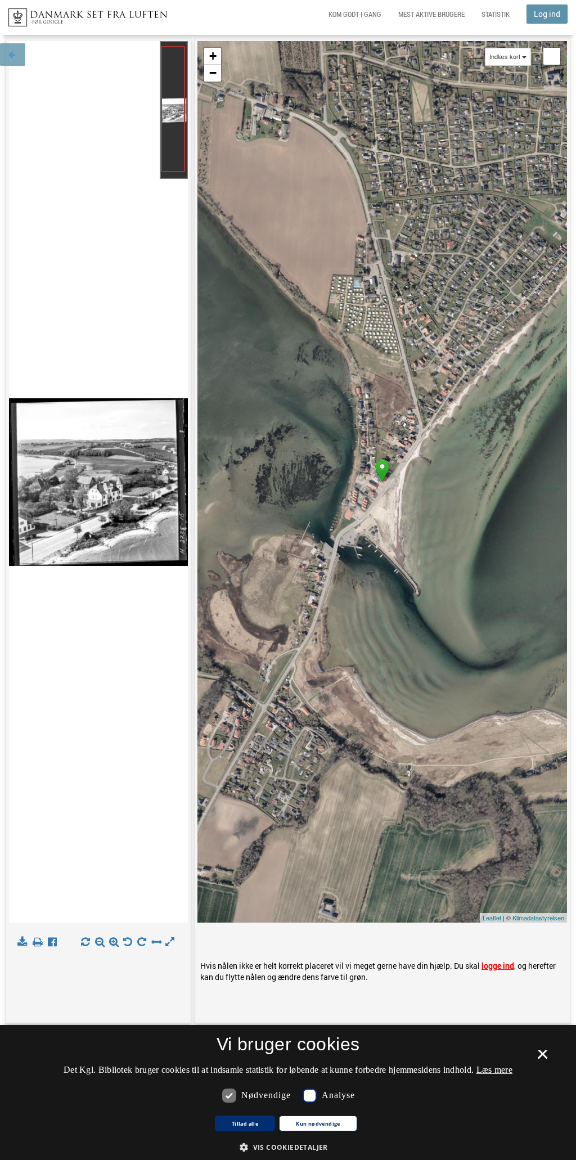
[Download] (24, 942)
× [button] (542, 1058)
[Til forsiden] (83, 14)
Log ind (547, 13)
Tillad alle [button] (245, 1124)
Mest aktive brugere (431, 14)
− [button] (213, 73)
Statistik (496, 14)
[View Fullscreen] (551, 56)
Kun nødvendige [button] (318, 1124)
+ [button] (213, 56)
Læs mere (494, 1069)
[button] (288, 1146)
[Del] (55, 942)
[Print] (40, 942)
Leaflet (492, 917)
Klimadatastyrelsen (538, 917)
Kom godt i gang (354, 14)
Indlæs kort (504, 56)
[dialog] (288, 1092)
